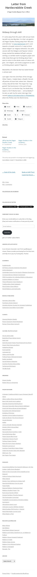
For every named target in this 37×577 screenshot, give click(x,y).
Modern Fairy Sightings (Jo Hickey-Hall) (13, 481)
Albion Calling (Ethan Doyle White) (12, 399)
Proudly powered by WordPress (20, 573)
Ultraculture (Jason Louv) (9, 504)
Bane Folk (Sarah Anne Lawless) (11, 401)
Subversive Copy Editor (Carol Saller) (13, 307)
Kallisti (4, 422)
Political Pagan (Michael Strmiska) (12, 357)
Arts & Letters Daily (8, 336)
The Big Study (6, 368)
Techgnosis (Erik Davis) (9, 366)
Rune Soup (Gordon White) (10, 493)
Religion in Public (7, 539)
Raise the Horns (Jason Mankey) (11, 443)
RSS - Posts (5, 182)
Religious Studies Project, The (10, 490)
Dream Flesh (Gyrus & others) (11, 345)
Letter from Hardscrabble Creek (18, 6)
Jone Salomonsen (19, 44)
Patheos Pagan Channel (9, 441)
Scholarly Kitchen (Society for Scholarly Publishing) (17, 305)
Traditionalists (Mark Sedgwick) (11, 284)
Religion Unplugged (8, 547)
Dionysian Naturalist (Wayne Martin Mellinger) (15, 406)
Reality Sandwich (7, 359)
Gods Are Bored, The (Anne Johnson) (13, 418)
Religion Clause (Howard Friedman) (12, 537)
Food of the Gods (8, 172)
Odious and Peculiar (8, 354)
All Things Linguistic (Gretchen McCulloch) (14, 268)
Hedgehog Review (7, 347)
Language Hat (6, 352)
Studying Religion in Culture (10, 279)
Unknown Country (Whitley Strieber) (13, 507)
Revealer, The (6, 549)
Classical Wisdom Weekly (9, 319)
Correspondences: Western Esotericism (13, 275)
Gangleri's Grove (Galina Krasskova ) (12, 415)
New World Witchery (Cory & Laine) (12, 483)
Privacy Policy (6, 573)
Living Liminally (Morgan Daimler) (12, 425)
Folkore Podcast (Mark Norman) (11, 476)
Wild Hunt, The (6, 453)
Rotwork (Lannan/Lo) (8, 446)
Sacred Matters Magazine (9, 361)
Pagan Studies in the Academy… (25, 141)
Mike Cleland (6, 479)
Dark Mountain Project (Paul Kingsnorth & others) (16, 343)
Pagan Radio (6, 486)
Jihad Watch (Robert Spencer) (10, 530)
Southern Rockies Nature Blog (11, 364)
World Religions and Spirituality (11, 289)
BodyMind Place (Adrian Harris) (11, 338)
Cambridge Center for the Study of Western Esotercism (18, 272)
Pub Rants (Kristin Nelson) (10, 303)
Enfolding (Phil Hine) (8, 413)
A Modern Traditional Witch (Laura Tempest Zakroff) (17, 394)
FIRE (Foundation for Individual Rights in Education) (17, 277)
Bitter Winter (6, 525)
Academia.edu (6, 265)
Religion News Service (8, 542)
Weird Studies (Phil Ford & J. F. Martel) (13, 509)
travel (11, 160)
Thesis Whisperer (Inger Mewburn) (12, 282)
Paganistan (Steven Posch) (10, 439)
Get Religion (5, 528)
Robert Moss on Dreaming (10, 382)
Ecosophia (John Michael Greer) (11, 411)
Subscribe (7, 232)
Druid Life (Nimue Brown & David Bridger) (14, 408)
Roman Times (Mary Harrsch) (10, 324)
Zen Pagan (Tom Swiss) (9, 455)
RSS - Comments (7, 184)
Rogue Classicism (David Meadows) (12, 321)
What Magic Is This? (8, 514)
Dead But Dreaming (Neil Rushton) (12, 404)
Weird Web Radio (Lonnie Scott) (11, 511)
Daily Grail (5, 340)
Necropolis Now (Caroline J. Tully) (12, 432)
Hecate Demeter (7, 420)
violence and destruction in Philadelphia (20, 95)
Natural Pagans (6, 429)
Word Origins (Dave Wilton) (10, 286)
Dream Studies (6, 380)
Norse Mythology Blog (8, 434)
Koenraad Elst (6, 350)
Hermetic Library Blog (8, 300)
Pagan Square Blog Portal (9, 436)
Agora (4, 396)
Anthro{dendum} (7, 270)
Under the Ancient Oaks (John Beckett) (13, 450)
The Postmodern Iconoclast (10, 497)
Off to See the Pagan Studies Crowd (9, 141)
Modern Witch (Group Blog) (10, 427)
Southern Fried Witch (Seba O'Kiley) (12, 448)
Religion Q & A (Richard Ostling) (11, 544)
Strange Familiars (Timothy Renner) (12, 495)
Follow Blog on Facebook (10, 191)
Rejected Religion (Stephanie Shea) (12, 488)
